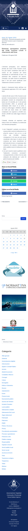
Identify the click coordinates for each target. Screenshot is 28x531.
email (15, 177)
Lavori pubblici (6, 407)
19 (24, 241)
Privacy (4, 428)
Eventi (3, 393)
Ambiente (4, 358)
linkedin (15, 174)
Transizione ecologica (8, 458)
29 (10, 248)
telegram (15, 184)
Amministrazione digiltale (8, 361)
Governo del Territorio (7, 401)
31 (17, 248)
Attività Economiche (7, 372)
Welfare (4, 469)
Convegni (4, 377)
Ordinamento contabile (8, 409)
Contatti (14, 511)
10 (17, 238)
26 (24, 244)
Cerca (3, 216)
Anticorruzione (6, 364)
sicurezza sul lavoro (7, 452)
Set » (16, 252)
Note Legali (14, 515)
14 (7, 241)
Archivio (4, 369)
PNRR (3, 423)
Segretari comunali (7, 444)
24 (17, 244)
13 (3, 241)
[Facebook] (23, 28)
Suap (3, 455)
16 (14, 241)
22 (10, 244)
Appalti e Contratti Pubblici (9, 366)
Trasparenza (5, 461)
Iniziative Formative (7, 404)
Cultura (4, 380)
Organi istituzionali (7, 415)
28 (7, 248)
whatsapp (15, 181)
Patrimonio (5, 420)
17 (17, 241)
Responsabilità (6, 442)
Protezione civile (6, 436)
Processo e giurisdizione (8, 434)
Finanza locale (6, 396)
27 (3, 248)
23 (14, 244)
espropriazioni (5, 390)
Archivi (3, 339)
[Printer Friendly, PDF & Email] (9, 162)
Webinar (4, 466)
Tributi (3, 463)
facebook (15, 170)
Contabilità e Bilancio (7, 374)
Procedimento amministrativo (9, 431)
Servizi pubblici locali (7, 447)
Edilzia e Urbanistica (7, 385)
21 (7, 244)
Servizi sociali (5, 450)
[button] (19, 28)
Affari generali (5, 355)
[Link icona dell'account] (26, 28)
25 (21, 244)
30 (14, 248)
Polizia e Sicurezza (7, 426)
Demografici (5, 382)
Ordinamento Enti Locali (8, 412)
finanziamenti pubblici (7, 399)
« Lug (12, 252)
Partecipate (5, 417)
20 (3, 244)
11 (21, 238)
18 (21, 241)
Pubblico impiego (6, 439)
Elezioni (4, 388)
